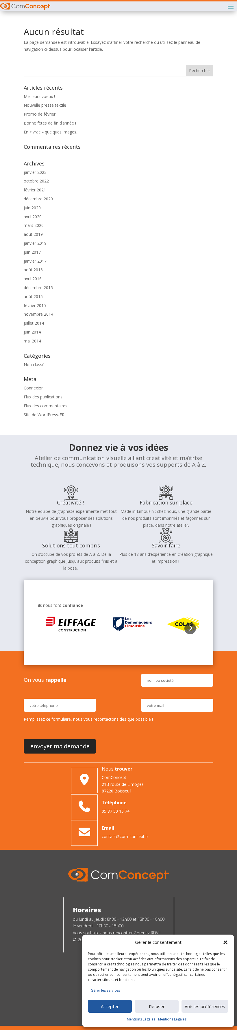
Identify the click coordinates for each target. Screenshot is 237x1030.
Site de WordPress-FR (44, 414)
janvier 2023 (35, 172)
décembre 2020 (38, 199)
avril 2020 (33, 216)
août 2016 (33, 269)
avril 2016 (33, 278)
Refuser (157, 1006)
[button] (225, 942)
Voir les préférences (205, 1006)
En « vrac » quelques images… (51, 132)
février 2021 (35, 190)
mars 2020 (34, 225)
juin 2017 (32, 252)
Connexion (34, 388)
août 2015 (33, 296)
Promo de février (39, 114)
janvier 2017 (35, 261)
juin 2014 (32, 332)
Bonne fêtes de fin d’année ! (50, 123)
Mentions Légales (141, 1019)
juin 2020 (32, 207)
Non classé (34, 364)
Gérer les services (105, 990)
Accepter (110, 1006)
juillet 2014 (34, 323)
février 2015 (35, 305)
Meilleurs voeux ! (39, 96)
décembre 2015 (38, 287)
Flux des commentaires (45, 405)
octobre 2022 (36, 181)
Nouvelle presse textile (45, 105)
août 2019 (33, 234)
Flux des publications (43, 397)
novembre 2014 (38, 314)
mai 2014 (32, 341)
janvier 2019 (35, 243)
